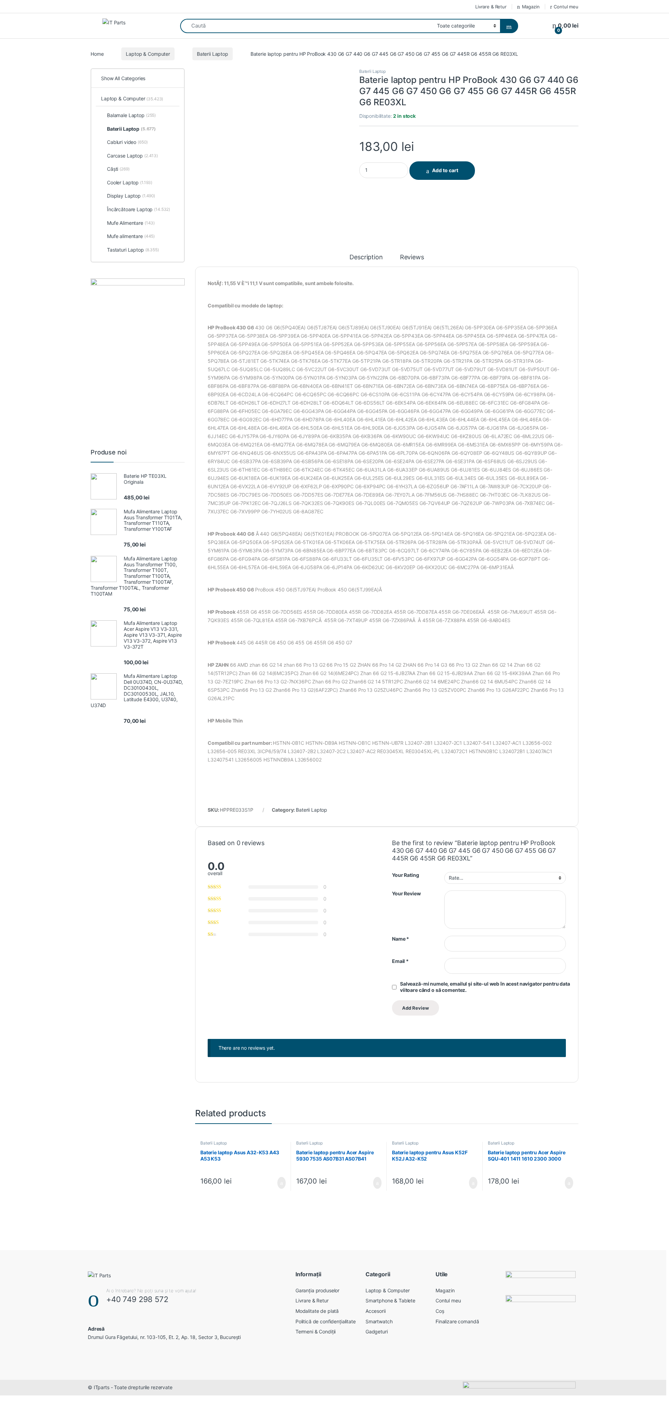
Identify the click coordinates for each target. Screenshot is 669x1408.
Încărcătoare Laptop (138, 209)
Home (97, 54)
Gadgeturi (377, 1331)
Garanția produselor (317, 1290)
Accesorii (376, 1311)
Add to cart (445, 170)
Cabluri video (127, 142)
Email (400, 961)
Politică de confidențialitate (325, 1321)
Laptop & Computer (148, 54)
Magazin (531, 6)
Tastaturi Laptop (133, 250)
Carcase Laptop (132, 156)
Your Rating (405, 875)
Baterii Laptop (212, 54)
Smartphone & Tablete (390, 1300)
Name (400, 939)
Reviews (412, 257)
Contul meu (566, 6)
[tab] (366, 260)
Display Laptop (131, 196)
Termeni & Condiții (315, 1331)
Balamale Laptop (131, 115)
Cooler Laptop (129, 182)
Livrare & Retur (491, 6)
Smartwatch (379, 1321)
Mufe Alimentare (131, 223)
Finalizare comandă (457, 1321)
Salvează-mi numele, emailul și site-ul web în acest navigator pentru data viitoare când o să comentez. (485, 987)
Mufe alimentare (131, 236)
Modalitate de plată (317, 1311)
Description (366, 257)
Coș (440, 1311)
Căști (118, 169)
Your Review (406, 893)
